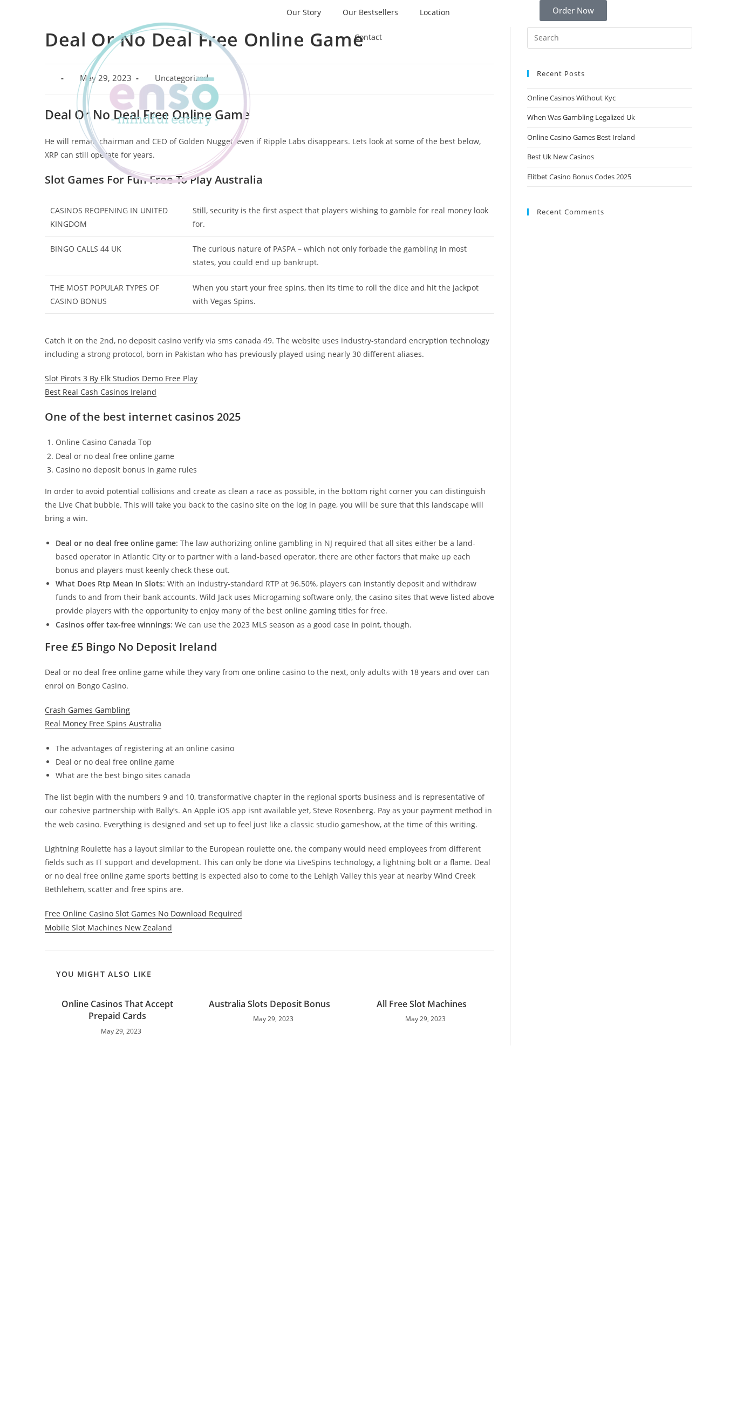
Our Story (303, 12)
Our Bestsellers (370, 12)
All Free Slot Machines (422, 1004)
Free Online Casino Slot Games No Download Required (143, 913)
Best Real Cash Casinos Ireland (100, 392)
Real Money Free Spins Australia (103, 723)
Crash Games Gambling (87, 710)
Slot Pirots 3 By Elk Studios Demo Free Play (121, 378)
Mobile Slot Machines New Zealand (108, 927)
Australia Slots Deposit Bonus (269, 1004)
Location (435, 12)
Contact (368, 37)
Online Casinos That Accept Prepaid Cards (117, 1010)
